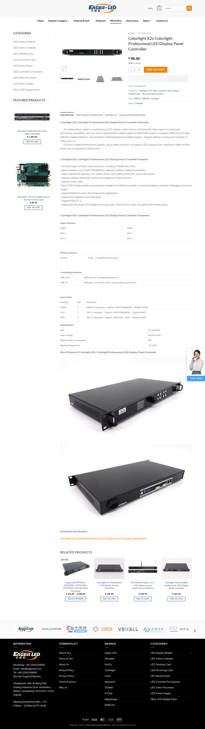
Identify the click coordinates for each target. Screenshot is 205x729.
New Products (173, 91)
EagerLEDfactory (32, 676)
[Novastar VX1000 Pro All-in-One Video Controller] (32, 117)
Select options (38, 208)
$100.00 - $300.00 (141, 98)
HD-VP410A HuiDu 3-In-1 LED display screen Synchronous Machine (143, 585)
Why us (63, 687)
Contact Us (162, 20)
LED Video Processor (162, 687)
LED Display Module (162, 653)
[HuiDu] (153, 629)
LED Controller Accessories (165, 682)
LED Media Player (160, 676)
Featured (101, 20)
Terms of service (67, 682)
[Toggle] (190, 653)
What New (116, 20)
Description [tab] (67, 115)
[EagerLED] (26, 655)
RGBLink (110, 705)
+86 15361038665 (35, 665)
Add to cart (155, 69)
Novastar (109, 658)
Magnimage (111, 699)
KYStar (108, 693)
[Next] (48, 129)
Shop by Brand (81, 20)
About (146, 20)
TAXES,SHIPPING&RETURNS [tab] (132, 115)
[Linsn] (102, 629)
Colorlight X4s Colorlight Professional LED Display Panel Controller (176, 585)
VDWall (109, 687)
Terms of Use (66, 658)
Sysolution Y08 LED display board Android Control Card (39, 198)
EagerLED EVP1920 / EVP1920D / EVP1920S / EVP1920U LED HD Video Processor (75, 586)
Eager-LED (111, 653)
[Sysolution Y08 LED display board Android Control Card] (38, 175)
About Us (64, 664)
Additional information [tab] (89, 115)
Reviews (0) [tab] (111, 115)
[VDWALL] (128, 629)
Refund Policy (66, 670)
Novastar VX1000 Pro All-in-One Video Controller (32, 132)
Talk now (196, 378)
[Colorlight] (77, 629)
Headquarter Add (22, 683)
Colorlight (144, 33)
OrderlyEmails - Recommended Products (146, 94)
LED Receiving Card (162, 670)
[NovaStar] (51, 629)
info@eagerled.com (31, 669)
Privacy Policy (66, 676)
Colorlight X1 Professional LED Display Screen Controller (109, 585)
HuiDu (108, 664)
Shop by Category (57, 20)
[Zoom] (64, 69)
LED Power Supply (161, 693)
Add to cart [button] (32, 142)
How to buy (132, 20)
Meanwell (110, 682)
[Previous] (16, 129)
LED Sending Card (161, 664)
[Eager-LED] (26, 629)
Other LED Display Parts (164, 699)
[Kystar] (179, 629)
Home (40, 20)
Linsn (108, 676)
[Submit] (189, 8)
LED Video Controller (157, 91)
